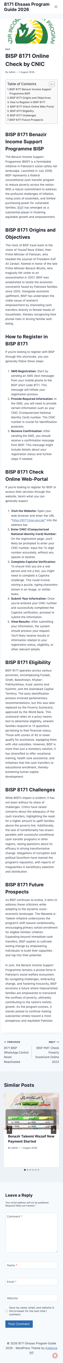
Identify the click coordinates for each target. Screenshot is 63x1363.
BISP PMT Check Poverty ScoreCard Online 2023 (47, 1052)
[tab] (25, 1170)
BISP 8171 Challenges (23, 115)
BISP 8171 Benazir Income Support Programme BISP (30, 91)
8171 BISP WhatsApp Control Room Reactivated (16, 1052)
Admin (12, 72)
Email (11, 1281)
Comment (14, 1216)
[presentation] (31, 1111)
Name (12, 1265)
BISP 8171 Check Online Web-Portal (32, 106)
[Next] (53, 1130)
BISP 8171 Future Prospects (26, 119)
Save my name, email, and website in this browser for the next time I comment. (31, 1311)
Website (12, 1298)
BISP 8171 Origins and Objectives (30, 97)
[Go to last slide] (9, 1130)
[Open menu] (56, 6)
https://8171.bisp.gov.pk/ (28, 520)
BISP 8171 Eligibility (22, 111)
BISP (7, 49)
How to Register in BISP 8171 (27, 102)
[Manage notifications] (55, 1355)
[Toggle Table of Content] (50, 84)
